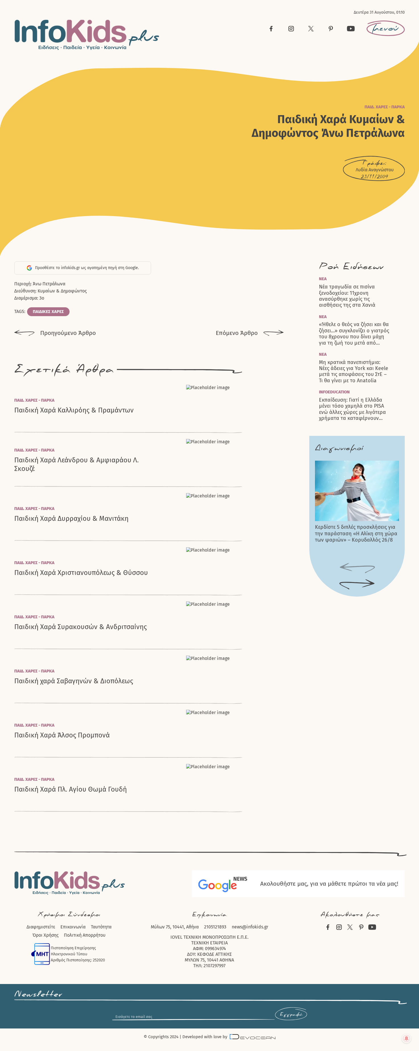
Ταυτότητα (101, 927)
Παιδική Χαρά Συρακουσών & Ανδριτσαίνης (80, 627)
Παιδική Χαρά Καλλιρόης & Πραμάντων (74, 410)
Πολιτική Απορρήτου (84, 935)
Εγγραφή (291, 1014)
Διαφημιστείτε (41, 927)
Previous (357, 568)
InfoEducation (334, 392)
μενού (385, 28)
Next (357, 584)
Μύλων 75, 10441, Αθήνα (175, 927)
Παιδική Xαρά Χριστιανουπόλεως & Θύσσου (81, 573)
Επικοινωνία (73, 927)
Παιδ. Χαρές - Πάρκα (385, 106)
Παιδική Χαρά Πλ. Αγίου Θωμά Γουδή (70, 789)
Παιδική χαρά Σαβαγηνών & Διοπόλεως (73, 681)
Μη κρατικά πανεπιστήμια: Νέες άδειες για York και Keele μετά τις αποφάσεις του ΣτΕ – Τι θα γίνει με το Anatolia (353, 371)
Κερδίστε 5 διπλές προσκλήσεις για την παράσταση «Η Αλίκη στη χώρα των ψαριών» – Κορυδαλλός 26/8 (356, 533)
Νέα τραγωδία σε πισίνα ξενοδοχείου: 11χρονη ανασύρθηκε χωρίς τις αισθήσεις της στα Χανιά (347, 296)
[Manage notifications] (406, 1038)
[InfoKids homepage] (87, 34)
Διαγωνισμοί (339, 448)
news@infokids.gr (250, 927)
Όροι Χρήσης (45, 935)
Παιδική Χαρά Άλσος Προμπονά (62, 735)
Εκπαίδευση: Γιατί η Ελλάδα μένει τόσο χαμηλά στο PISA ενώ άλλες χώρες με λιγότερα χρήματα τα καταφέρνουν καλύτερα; (352, 409)
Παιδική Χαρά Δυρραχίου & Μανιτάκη (71, 519)
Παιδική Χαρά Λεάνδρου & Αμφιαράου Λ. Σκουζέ (76, 464)
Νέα (323, 278)
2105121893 (215, 927)
